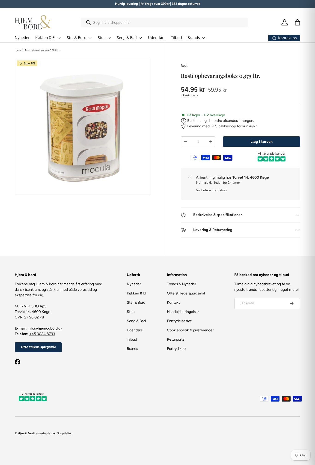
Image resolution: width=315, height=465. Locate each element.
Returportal (176, 339)
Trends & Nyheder (181, 284)
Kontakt (173, 302)
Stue (102, 37)
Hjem (18, 50)
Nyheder (22, 37)
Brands (193, 37)
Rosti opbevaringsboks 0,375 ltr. (41, 50)
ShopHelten (64, 433)
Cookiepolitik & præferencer (190, 330)
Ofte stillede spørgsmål (38, 347)
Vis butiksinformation (211, 190)
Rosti (184, 66)
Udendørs (157, 37)
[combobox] (164, 22)
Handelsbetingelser (183, 311)
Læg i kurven (261, 141)
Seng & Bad (127, 37)
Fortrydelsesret (179, 321)
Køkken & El (45, 37)
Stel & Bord (76, 37)
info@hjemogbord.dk (45, 328)
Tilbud (176, 37)
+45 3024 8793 (42, 334)
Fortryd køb (176, 348)
